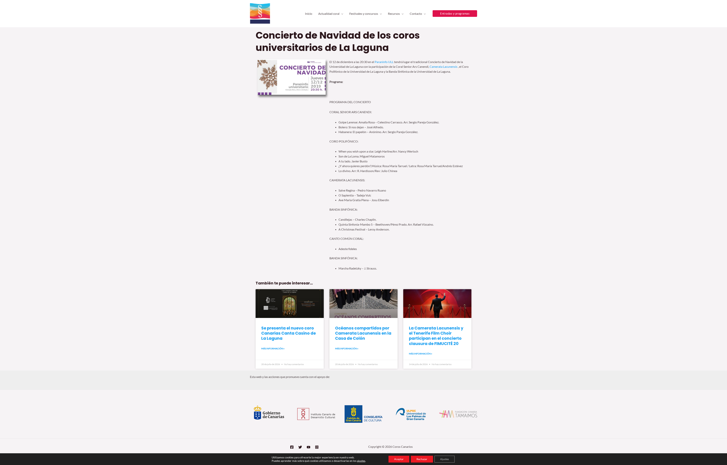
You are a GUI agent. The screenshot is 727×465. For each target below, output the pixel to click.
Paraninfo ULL (384, 62)
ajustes (361, 460)
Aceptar (399, 459)
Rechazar (422, 459)
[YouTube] (308, 447)
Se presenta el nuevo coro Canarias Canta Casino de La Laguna (288, 333)
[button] (341, 13)
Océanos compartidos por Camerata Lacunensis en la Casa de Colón (363, 333)
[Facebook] (292, 447)
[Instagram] (317, 447)
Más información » (273, 348)
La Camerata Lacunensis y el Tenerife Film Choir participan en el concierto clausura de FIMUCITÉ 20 (436, 335)
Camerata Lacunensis (443, 66)
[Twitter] (300, 447)
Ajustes (444, 459)
